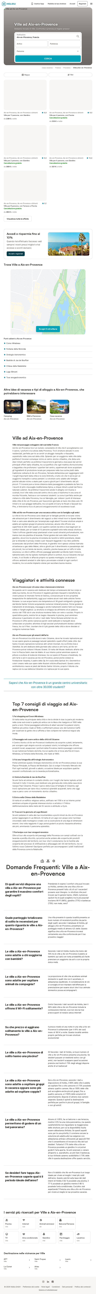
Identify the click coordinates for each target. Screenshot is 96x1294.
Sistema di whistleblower (48, 1290)
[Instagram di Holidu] (43, 1282)
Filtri (71, 75)
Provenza (66, 68)
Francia (58, 68)
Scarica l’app (39, 4)
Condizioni (56, 1287)
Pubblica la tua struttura (57, 4)
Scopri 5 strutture (48, 329)
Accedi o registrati (16, 254)
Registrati (82, 4)
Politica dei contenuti (82, 1287)
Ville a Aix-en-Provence (82, 68)
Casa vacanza (47, 68)
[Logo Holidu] (13, 4)
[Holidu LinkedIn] (48, 1282)
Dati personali (67, 1287)
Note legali (45, 1287)
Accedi (72, 4)
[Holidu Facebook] (53, 1282)
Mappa (27, 75)
